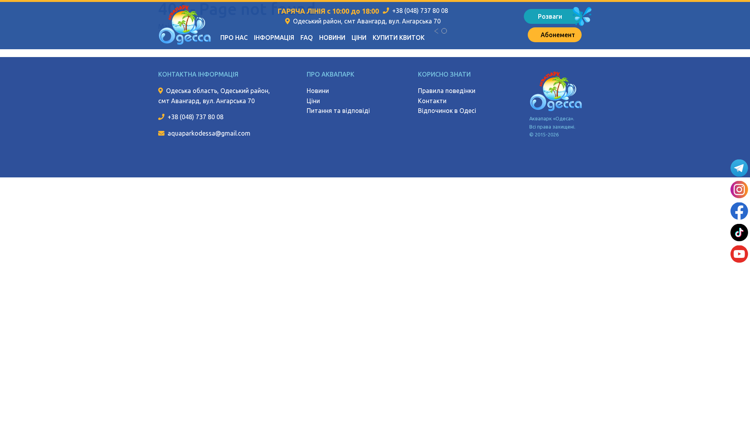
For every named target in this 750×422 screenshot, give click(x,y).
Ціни (359, 37)
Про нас (234, 37)
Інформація (274, 37)
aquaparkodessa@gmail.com (209, 133)
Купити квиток (399, 37)
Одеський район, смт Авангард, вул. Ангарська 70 (367, 21)
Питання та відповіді (338, 110)
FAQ (306, 37)
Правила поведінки (446, 90)
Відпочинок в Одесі (447, 110)
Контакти (432, 100)
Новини (332, 37)
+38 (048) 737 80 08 (420, 10)
